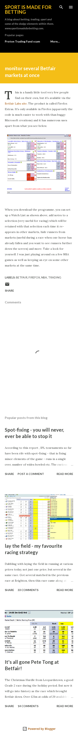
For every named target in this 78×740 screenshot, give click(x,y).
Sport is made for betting (28, 9)
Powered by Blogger (41, 729)
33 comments (28, 590)
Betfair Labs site (16, 103)
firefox (34, 277)
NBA (44, 277)
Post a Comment (31, 474)
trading (54, 277)
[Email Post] (7, 285)
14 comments (28, 706)
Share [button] (9, 290)
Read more (65, 474)
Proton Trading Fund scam (22, 41)
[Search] (61, 7)
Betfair (21, 277)
